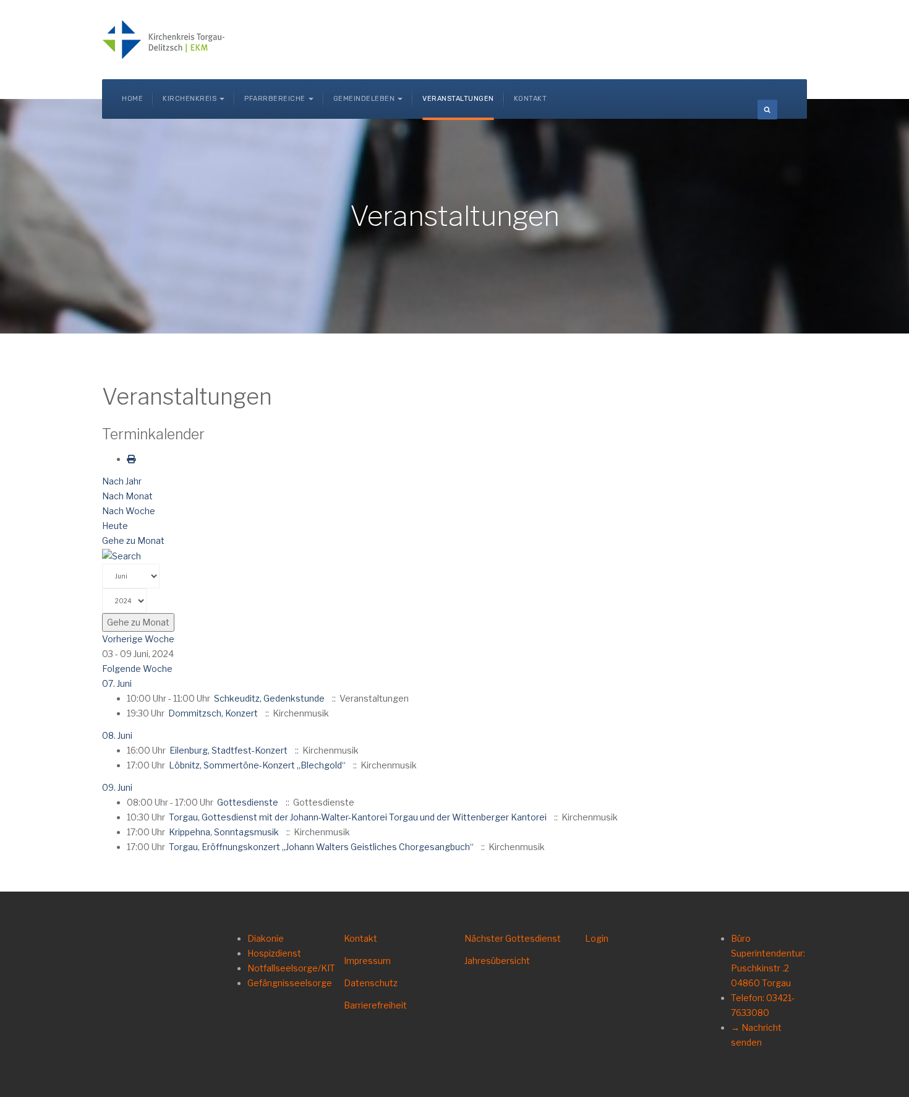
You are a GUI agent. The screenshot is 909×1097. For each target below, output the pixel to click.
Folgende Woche (137, 668)
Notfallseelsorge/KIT (291, 968)
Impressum (367, 960)
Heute (115, 525)
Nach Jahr (122, 481)
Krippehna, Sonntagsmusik (224, 832)
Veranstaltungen (458, 99)
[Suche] (121, 555)
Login (596, 938)
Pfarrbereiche (274, 99)
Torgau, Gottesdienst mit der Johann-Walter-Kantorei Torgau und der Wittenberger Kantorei (358, 817)
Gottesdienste (247, 802)
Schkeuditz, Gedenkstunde (269, 698)
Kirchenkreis (189, 99)
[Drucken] (131, 459)
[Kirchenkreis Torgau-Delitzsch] (164, 39)
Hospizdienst (274, 953)
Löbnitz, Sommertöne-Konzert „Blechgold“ (257, 765)
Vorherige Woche (138, 639)
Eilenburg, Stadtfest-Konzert (228, 750)
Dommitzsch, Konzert (213, 713)
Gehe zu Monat (133, 540)
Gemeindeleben (364, 99)
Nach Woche (128, 510)
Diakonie (265, 938)
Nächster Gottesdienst (512, 938)
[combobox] (767, 109)
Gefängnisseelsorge (289, 983)
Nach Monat (127, 496)
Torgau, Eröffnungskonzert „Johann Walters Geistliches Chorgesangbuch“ (321, 846)
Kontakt (530, 99)
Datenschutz (371, 983)
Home (132, 99)
